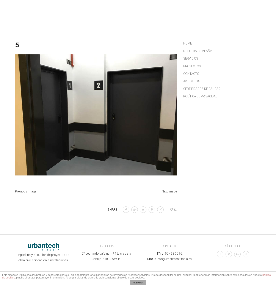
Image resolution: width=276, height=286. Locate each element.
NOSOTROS (105, 13)
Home (187, 43)
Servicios (129, 13)
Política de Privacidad (200, 96)
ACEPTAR (138, 282)
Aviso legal (192, 81)
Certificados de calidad (201, 89)
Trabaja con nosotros (114, 19)
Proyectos (192, 66)
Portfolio (154, 13)
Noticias (177, 13)
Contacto (201, 13)
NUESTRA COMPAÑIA (198, 51)
